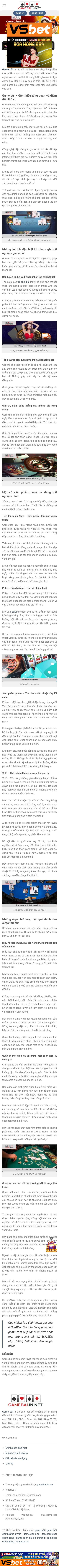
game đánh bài (31, 1534)
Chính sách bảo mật (16, 1447)
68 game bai (22, 1541)
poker (15, 611)
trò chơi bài (23, 282)
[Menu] (4, 5)
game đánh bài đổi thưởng (30, 1537)
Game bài (7, 1411)
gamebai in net (45, 1484)
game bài (40, 1530)
